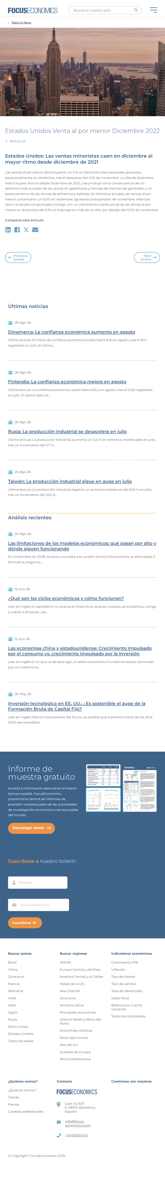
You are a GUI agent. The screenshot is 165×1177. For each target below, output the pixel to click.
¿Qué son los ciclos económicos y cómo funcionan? (66, 598)
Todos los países (21, 1041)
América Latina (72, 1005)
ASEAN (65, 962)
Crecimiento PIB (124, 962)
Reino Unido (18, 1027)
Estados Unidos (20, 1034)
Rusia (12, 1019)
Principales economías (78, 1012)
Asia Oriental (70, 991)
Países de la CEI (72, 984)
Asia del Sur (69, 1045)
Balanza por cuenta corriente (126, 1007)
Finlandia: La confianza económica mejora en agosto (67, 381)
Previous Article (20, 257)
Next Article (146, 257)
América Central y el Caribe (81, 977)
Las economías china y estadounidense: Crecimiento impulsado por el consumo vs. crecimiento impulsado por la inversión (80, 651)
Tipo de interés (123, 977)
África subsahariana (75, 1059)
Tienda (13, 1097)
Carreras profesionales (25, 1111)
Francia (14, 984)
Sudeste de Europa (75, 1052)
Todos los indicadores (128, 1016)
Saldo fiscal (120, 998)
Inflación (118, 970)
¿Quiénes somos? (22, 1090)
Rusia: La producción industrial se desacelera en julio (67, 431)
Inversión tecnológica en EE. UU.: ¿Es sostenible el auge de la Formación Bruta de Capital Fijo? (76, 706)
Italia (12, 1005)
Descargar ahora (28, 828)
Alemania (15, 991)
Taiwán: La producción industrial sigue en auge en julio (70, 481)
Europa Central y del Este (80, 970)
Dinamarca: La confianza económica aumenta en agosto (71, 332)
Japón (13, 1012)
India (12, 998)
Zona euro (16, 977)
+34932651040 (76, 1135)
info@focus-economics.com (78, 1123)
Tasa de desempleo (126, 991)
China (13, 970)
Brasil (12, 962)
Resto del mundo (74, 1038)
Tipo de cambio (123, 984)
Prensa (13, 1104)
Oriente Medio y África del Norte (80, 1021)
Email (13, 895)
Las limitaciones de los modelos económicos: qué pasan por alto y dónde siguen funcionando (82, 546)
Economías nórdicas (76, 1030)
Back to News (21, 22)
